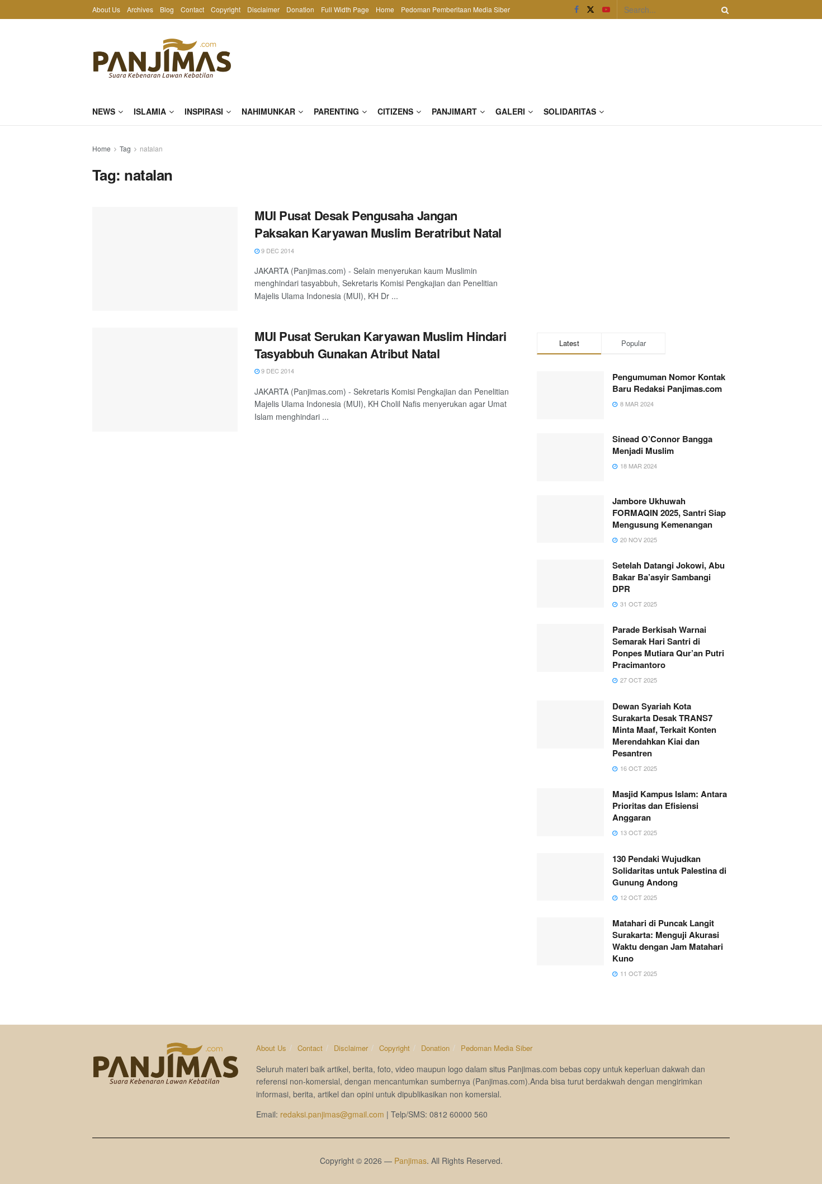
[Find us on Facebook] (576, 9)
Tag (125, 148)
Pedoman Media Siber (496, 1048)
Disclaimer (263, 9)
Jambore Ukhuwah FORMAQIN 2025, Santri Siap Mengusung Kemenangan (669, 513)
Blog (167, 9)
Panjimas (410, 1160)
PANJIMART (454, 111)
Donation (300, 9)
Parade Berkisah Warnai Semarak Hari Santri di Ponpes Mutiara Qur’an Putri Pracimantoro (668, 647)
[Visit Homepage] (162, 58)
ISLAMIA (150, 111)
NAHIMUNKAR (268, 111)
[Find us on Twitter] (590, 9)
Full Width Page (345, 9)
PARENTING (336, 111)
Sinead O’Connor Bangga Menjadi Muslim (662, 445)
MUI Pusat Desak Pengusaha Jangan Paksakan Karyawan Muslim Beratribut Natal (378, 223)
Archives (140, 9)
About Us (106, 9)
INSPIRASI (204, 111)
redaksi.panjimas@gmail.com (332, 1114)
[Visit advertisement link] (633, 226)
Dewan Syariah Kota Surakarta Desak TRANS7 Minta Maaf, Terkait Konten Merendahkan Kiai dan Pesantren (664, 729)
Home (385, 9)
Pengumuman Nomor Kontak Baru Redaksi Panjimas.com (668, 383)
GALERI (510, 111)
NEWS (103, 111)
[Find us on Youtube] (606, 9)
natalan (151, 148)
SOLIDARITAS (570, 111)
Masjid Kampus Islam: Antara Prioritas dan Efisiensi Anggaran (669, 805)
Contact (192, 9)
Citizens (395, 111)
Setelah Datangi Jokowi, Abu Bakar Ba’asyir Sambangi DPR (668, 577)
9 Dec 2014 (276, 250)
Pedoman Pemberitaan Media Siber (455, 9)
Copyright (225, 9)
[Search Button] (723, 9)
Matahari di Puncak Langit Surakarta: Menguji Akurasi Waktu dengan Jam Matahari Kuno (667, 940)
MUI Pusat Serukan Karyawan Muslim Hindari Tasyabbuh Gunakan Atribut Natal (380, 344)
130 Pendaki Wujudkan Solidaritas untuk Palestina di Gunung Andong (669, 870)
